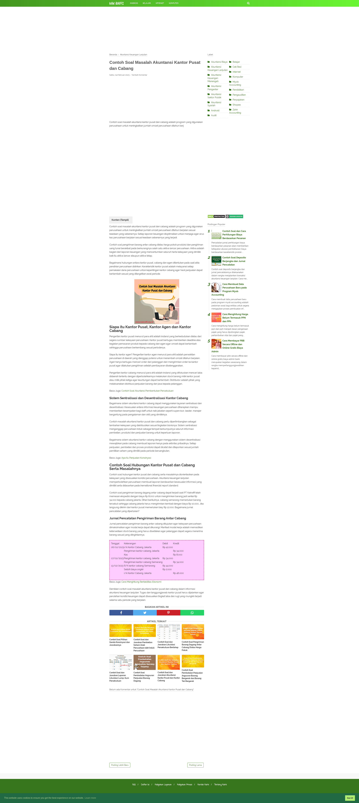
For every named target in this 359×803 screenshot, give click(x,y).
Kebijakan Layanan (163, 784)
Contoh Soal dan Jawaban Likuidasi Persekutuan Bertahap (168, 645)
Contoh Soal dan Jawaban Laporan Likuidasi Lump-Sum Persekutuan (119, 676)
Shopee (237, 104)
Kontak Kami (203, 784)
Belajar (147, 3)
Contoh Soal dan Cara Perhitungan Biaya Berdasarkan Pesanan (234, 235)
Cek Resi (237, 66)
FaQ (134, 784)
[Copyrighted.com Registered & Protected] (234, 217)
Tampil (124, 220)
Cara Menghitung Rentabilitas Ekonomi (141, 581)
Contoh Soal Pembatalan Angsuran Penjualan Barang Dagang (144, 676)
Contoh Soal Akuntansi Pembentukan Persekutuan (147, 390)
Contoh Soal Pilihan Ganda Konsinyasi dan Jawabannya (119, 642)
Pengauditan (239, 94)
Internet (160, 3)
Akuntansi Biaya (219, 62)
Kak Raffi (116, 3)
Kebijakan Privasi (184, 784)
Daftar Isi (145, 784)
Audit (214, 115)
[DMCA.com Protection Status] (216, 217)
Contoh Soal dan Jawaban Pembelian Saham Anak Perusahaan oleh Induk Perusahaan (144, 645)
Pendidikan (238, 89)
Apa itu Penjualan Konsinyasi (136, 457)
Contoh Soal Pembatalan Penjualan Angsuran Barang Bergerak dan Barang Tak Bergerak (192, 675)
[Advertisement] (179, 29)
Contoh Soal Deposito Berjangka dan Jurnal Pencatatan (234, 261)
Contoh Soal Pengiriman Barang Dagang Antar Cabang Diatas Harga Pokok (193, 646)
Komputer (174, 3)
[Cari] (248, 3)
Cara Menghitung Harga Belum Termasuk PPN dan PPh (235, 318)
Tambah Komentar (139, 75)
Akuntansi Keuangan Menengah (214, 78)
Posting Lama (195, 765)
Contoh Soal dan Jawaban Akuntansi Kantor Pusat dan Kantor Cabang (169, 676)
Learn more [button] (90, 798)
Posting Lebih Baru (119, 765)
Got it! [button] (350, 798)
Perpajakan (238, 99)
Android (134, 3)
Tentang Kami (220, 784)
